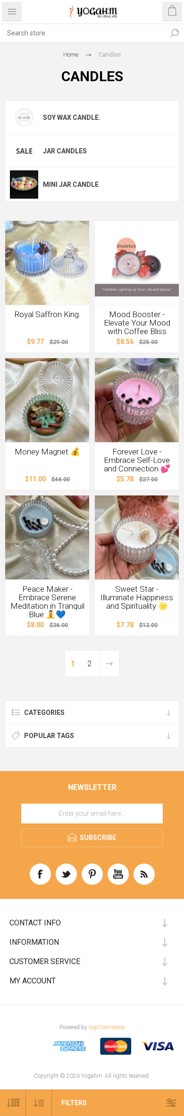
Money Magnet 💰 (47, 451)
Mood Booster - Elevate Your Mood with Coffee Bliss (137, 323)
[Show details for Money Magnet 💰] (47, 400)
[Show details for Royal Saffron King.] (47, 263)
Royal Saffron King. (47, 314)
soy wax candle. (71, 117)
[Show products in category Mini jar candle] (24, 184)
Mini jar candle (71, 184)
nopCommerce (107, 1027)
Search (174, 33)
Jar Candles (65, 151)
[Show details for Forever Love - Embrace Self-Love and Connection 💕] (137, 400)
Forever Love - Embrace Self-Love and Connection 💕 (137, 460)
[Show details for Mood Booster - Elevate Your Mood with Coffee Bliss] (137, 263)
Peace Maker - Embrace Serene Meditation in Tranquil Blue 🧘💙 (47, 602)
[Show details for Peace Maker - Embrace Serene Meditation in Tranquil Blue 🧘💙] (47, 537)
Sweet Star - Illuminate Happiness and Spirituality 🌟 (136, 597)
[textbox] (82, 33)
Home (70, 54)
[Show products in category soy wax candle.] (24, 117)
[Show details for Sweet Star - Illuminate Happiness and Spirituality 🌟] (137, 537)
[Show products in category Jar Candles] (24, 151)
